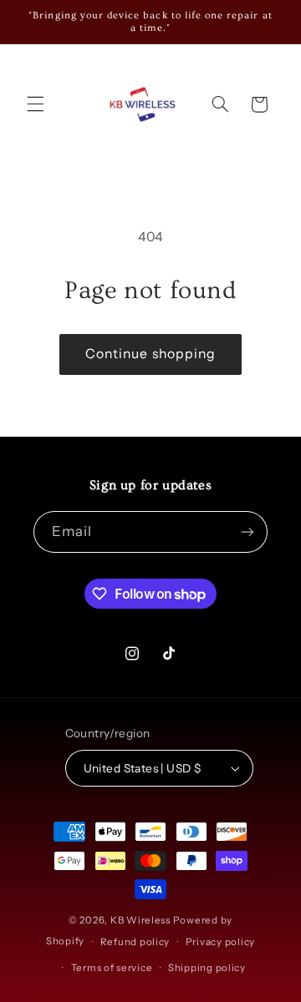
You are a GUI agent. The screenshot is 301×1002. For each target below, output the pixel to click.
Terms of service (112, 968)
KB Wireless (140, 920)
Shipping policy (207, 968)
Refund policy (135, 942)
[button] (35, 104)
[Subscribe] (247, 531)
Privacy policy (220, 942)
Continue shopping (150, 354)
